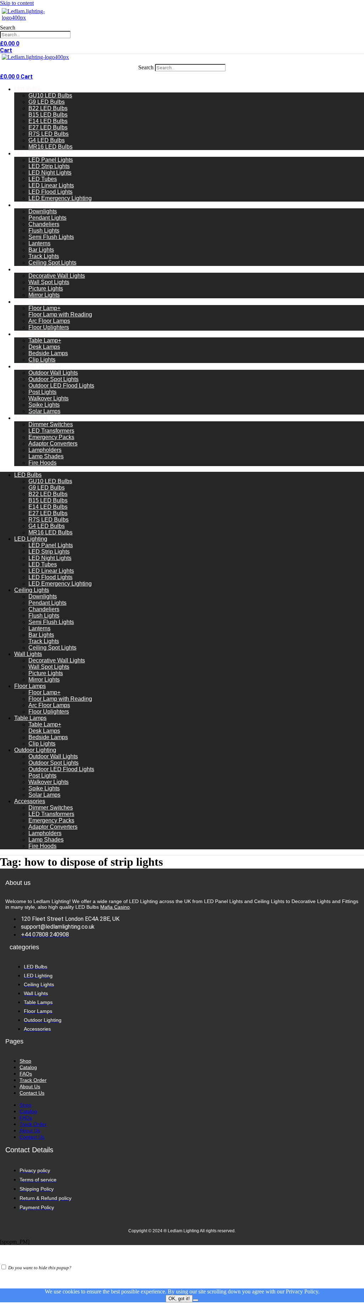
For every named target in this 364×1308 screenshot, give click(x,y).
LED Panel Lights (50, 160)
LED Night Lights (49, 173)
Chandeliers (43, 224)
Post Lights (42, 392)
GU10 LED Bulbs (50, 95)
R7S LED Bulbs (48, 134)
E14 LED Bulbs (48, 121)
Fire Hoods (42, 463)
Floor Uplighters (48, 327)
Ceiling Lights (32, 205)
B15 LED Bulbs (48, 115)
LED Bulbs (27, 89)
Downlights (42, 211)
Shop (25, 1061)
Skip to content (17, 3)
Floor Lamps (31, 301)
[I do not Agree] (195, 1300)
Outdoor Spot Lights (53, 379)
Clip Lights (41, 360)
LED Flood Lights (50, 192)
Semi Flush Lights (51, 237)
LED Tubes (42, 179)
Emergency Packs (51, 437)
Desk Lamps (44, 347)
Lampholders (44, 450)
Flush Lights (43, 231)
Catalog (28, 1067)
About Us (30, 1086)
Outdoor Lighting (37, 366)
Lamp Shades (46, 456)
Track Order (33, 1080)
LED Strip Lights (49, 166)
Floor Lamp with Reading (60, 314)
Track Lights (43, 256)
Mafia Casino (115, 907)
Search (7, 28)
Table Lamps (31, 334)
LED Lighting (31, 153)
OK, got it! (179, 1298)
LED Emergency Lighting (60, 198)
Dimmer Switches (50, 424)
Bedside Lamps (48, 353)
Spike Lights (44, 405)
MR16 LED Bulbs (50, 147)
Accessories (31, 418)
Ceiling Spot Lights (52, 263)
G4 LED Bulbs (46, 140)
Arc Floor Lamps (49, 321)
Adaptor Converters (52, 444)
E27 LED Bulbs (48, 127)
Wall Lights (29, 269)
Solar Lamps (44, 411)
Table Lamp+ (44, 340)
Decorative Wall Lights (56, 276)
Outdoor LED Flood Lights (61, 386)
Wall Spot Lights (48, 282)
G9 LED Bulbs (46, 102)
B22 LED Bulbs (48, 108)
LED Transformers (51, 431)
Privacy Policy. (303, 1291)
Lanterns (39, 243)
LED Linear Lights (51, 185)
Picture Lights (45, 288)
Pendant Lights (47, 218)
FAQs (26, 1074)
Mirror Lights (44, 295)
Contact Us (32, 1093)
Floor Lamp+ (44, 308)
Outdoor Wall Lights (53, 373)
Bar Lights (41, 250)
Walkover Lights (48, 398)
